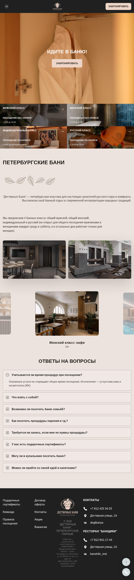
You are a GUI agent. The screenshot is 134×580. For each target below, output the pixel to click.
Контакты (41, 511)
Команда (8, 511)
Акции (38, 519)
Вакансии (41, 526)
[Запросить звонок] (126, 572)
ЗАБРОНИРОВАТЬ (118, 6)
